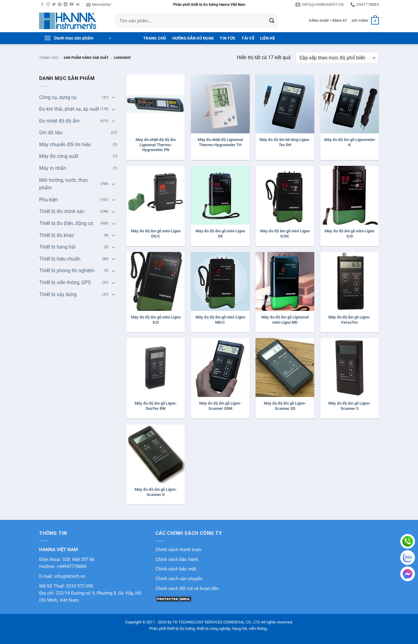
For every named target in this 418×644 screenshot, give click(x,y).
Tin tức (228, 38)
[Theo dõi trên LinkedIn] (65, 4)
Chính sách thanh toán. (178, 549)
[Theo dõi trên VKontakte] (78, 4)
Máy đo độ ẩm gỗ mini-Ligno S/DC (285, 233)
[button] (99, 4)
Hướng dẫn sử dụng (193, 38)
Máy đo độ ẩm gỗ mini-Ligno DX (220, 233)
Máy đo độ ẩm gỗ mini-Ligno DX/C (156, 233)
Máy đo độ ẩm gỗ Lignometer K (349, 142)
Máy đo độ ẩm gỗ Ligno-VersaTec (349, 320)
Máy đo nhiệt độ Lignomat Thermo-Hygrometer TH (220, 142)
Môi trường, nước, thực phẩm (63, 184)
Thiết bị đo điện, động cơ (66, 223)
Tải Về (247, 38)
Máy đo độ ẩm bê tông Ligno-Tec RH (284, 142)
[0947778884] (407, 541)
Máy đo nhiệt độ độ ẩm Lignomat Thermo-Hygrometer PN (156, 144)
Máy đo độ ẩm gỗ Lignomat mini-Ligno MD (285, 320)
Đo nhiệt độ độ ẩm (59, 121)
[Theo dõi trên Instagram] (48, 4)
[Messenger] (407, 573)
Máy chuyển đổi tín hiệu (65, 144)
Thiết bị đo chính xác (61, 211)
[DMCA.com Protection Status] (173, 599)
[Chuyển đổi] (113, 97)
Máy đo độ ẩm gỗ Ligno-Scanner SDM (220, 406)
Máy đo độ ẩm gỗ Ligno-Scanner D (156, 492)
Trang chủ (48, 58)
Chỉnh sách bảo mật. (176, 569)
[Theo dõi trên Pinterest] (60, 4)
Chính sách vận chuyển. (179, 578)
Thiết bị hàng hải (57, 247)
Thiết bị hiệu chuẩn (59, 259)
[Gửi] (272, 21)
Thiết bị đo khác (56, 235)
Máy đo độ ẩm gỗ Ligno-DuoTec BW (156, 406)
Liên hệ (267, 38)
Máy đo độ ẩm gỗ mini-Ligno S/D (349, 233)
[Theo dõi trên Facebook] (42, 4)
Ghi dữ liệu (50, 132)
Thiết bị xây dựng (58, 294)
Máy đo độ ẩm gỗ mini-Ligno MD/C (220, 320)
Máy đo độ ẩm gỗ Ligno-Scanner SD (285, 406)
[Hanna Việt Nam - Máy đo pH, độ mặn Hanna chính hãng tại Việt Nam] (72, 20)
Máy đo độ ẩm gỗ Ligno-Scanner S (349, 406)
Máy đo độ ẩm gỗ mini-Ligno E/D (156, 320)
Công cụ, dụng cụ (58, 97)
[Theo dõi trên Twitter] (54, 4)
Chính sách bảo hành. (177, 559)
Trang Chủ (154, 38)
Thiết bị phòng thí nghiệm (67, 270)
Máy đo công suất (58, 156)
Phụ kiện (48, 200)
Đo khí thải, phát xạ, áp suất (69, 109)
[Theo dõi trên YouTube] (71, 4)
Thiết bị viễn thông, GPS (65, 282)
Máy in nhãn (52, 168)
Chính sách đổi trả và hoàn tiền (187, 588)
